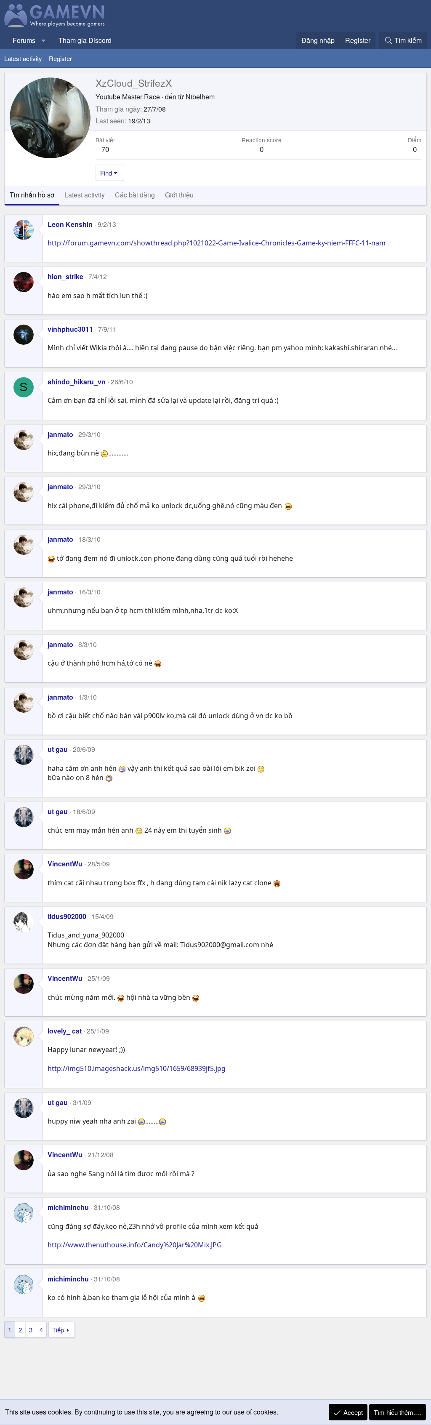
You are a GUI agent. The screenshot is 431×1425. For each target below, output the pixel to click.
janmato (60, 434)
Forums (24, 40)
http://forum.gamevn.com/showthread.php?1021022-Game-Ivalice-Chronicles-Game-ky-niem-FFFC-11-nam (217, 243)
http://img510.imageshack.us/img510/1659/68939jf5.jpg (137, 1068)
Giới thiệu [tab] (179, 195)
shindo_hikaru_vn (77, 381)
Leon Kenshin (70, 224)
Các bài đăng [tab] (135, 195)
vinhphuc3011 (70, 329)
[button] (44, 40)
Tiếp (58, 1329)
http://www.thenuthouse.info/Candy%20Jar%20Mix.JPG (135, 1244)
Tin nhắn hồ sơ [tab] (32, 195)
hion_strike (65, 276)
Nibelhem (200, 96)
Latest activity (23, 58)
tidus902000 (67, 916)
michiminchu (68, 1207)
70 (105, 149)
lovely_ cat (65, 1031)
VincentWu (65, 863)
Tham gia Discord (85, 40)
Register (60, 58)
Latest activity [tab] (84, 195)
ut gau (58, 749)
